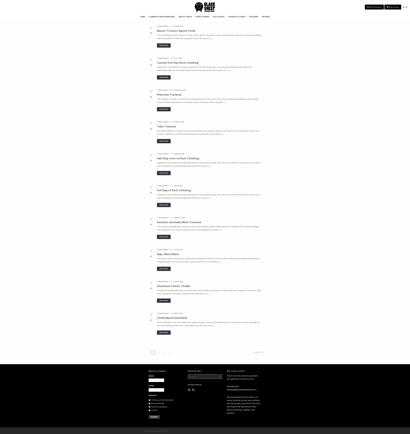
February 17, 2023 (180, 217)
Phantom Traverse (169, 94)
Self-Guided (219, 17)
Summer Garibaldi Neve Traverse (179, 222)
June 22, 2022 (179, 249)
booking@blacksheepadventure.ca (241, 390)
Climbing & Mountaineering (162, 17)
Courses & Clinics (237, 17)
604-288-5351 (233, 386)
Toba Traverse (166, 126)
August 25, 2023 (179, 154)
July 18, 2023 (178, 186)
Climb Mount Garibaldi (172, 318)
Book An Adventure (375, 7)
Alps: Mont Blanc (168, 254)
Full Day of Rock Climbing (174, 190)
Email (152, 386)
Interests (153, 395)
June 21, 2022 (179, 281)
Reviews (266, 17)
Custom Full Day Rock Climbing (177, 62)
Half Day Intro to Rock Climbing (178, 158)
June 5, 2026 (178, 58)
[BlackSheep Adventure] (205, 7)
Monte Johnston (163, 26)
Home (142, 17)
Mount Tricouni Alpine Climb (176, 30)
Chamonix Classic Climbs (173, 286)
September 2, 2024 (180, 90)
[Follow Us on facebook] (189, 390)
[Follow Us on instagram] (193, 390)
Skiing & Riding (202, 17)
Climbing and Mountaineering (162, 400)
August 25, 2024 (179, 122)
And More (253, 17)
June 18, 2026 (179, 26)
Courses (154, 410)
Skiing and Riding (157, 403)
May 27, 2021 (178, 313)
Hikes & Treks (185, 17)
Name (152, 376)
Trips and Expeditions (159, 407)
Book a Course (394, 7)
